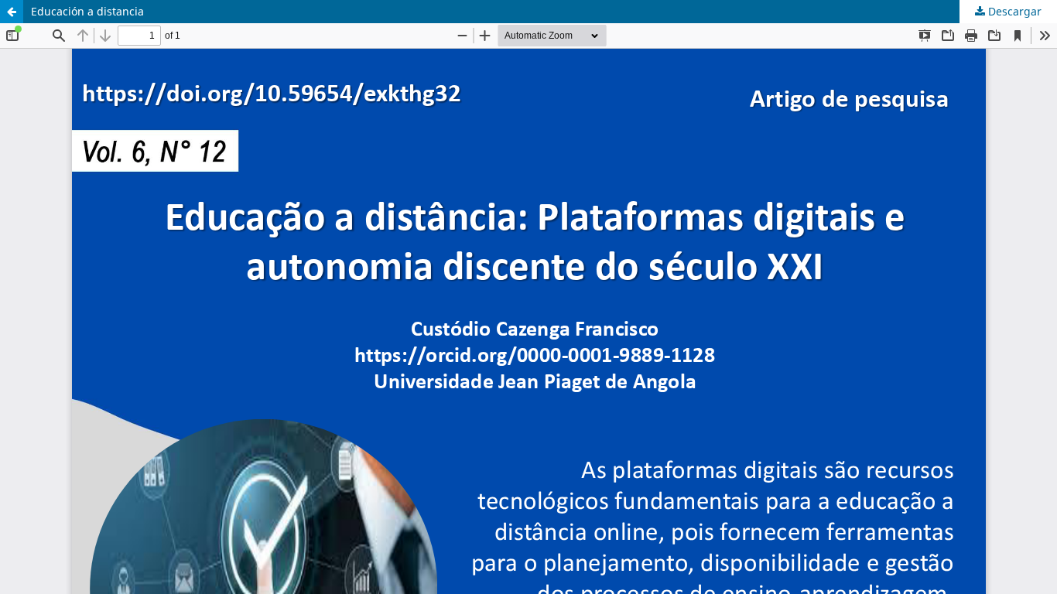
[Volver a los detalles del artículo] (11, 11)
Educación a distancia (87, 11)
